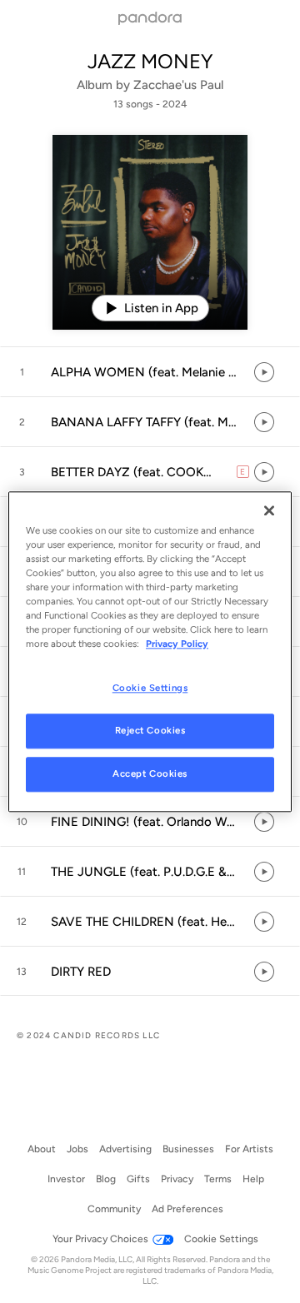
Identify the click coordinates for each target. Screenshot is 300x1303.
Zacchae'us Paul (178, 84)
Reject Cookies (150, 730)
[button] (150, 372)
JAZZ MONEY (150, 61)
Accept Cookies (150, 773)
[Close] (269, 510)
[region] (150, 651)
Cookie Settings (150, 688)
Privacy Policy (177, 643)
